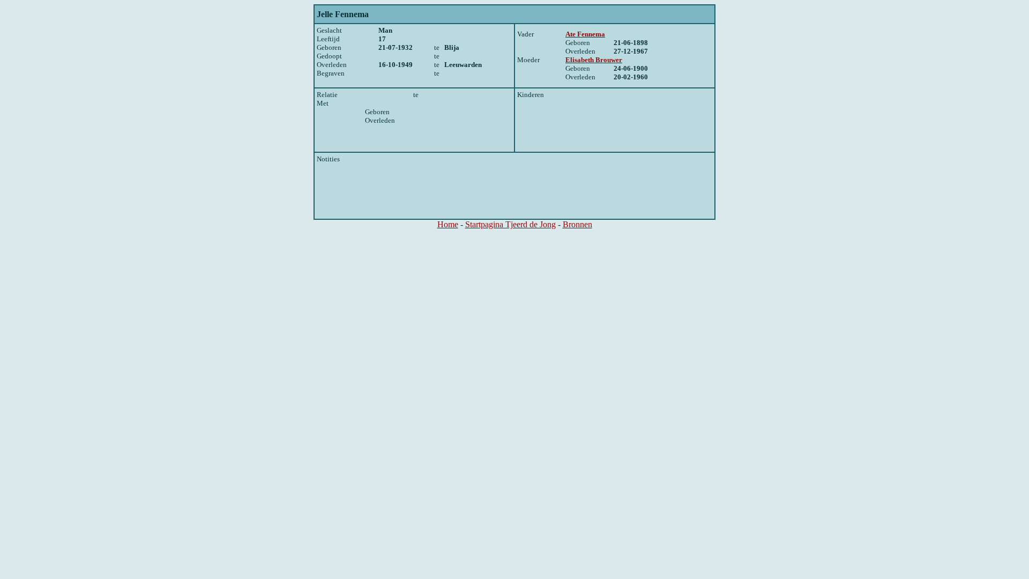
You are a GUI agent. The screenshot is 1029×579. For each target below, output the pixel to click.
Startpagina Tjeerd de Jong (510, 224)
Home (447, 224)
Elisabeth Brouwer (593, 60)
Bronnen (577, 224)
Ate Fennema (585, 34)
